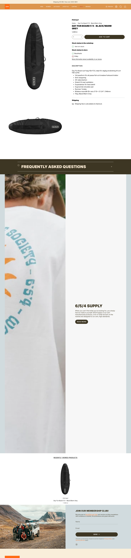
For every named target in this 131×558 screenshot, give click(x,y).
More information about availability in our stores (87, 59)
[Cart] (125, 6)
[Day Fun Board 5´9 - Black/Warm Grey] (65, 479)
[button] (41, 6)
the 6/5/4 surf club (91, 514)
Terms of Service (80, 540)
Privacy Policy (108, 538)
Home (74, 23)
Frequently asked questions (53, 166)
